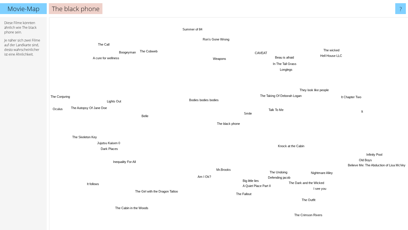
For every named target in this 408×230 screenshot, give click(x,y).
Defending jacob (278, 177)
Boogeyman (127, 52)
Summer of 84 (190, 30)
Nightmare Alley (322, 172)
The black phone (228, 123)
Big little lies (250, 181)
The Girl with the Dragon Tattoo (156, 191)
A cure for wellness (107, 58)
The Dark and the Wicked (306, 183)
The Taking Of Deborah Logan (281, 96)
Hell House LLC (331, 56)
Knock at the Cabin (291, 146)
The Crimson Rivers (308, 215)
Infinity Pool (374, 155)
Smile (248, 113)
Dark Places (109, 148)
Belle (145, 115)
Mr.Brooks (223, 169)
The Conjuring (60, 96)
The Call (104, 44)
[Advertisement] (23, 125)
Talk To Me (276, 110)
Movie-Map (23, 8)
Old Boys (365, 160)
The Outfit (310, 199)
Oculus (58, 109)
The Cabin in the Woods (131, 208)
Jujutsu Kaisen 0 (108, 142)
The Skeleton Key (84, 137)
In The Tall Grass (285, 64)
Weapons (220, 58)
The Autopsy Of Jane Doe (89, 107)
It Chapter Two (351, 97)
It (362, 112)
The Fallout (243, 194)
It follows (93, 183)
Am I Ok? (204, 176)
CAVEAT (262, 53)
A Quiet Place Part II (257, 186)
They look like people (314, 90)
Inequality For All (123, 160)
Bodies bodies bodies (204, 100)
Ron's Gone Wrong (217, 39)
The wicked (331, 50)
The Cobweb (148, 52)
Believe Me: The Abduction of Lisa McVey (376, 165)
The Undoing (278, 172)
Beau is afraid (285, 57)
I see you (320, 188)
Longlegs (286, 70)
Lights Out (114, 101)
